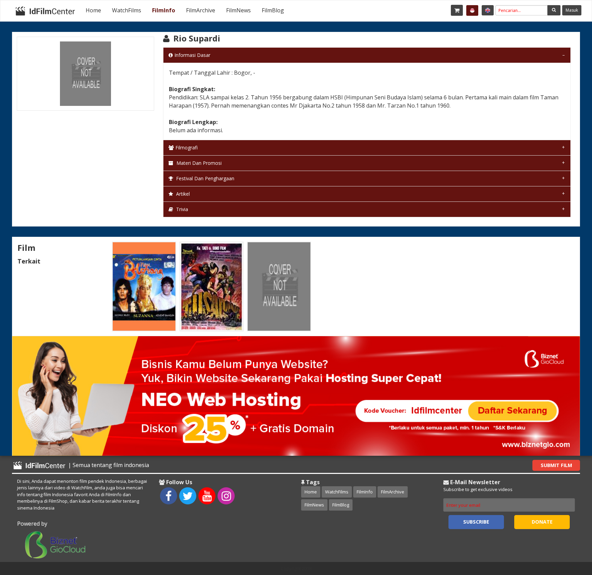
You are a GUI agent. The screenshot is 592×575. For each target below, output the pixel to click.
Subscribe (476, 521)
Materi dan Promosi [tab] (198, 163)
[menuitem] (93, 10)
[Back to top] (569, 532)
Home (93, 10)
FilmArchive (200, 10)
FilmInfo (163, 10)
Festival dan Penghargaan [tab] (204, 178)
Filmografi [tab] (186, 147)
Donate (542, 521)
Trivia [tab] (181, 209)
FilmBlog (273, 10)
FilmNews (238, 10)
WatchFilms (126, 10)
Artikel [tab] (182, 194)
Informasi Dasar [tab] (192, 55)
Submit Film (556, 465)
